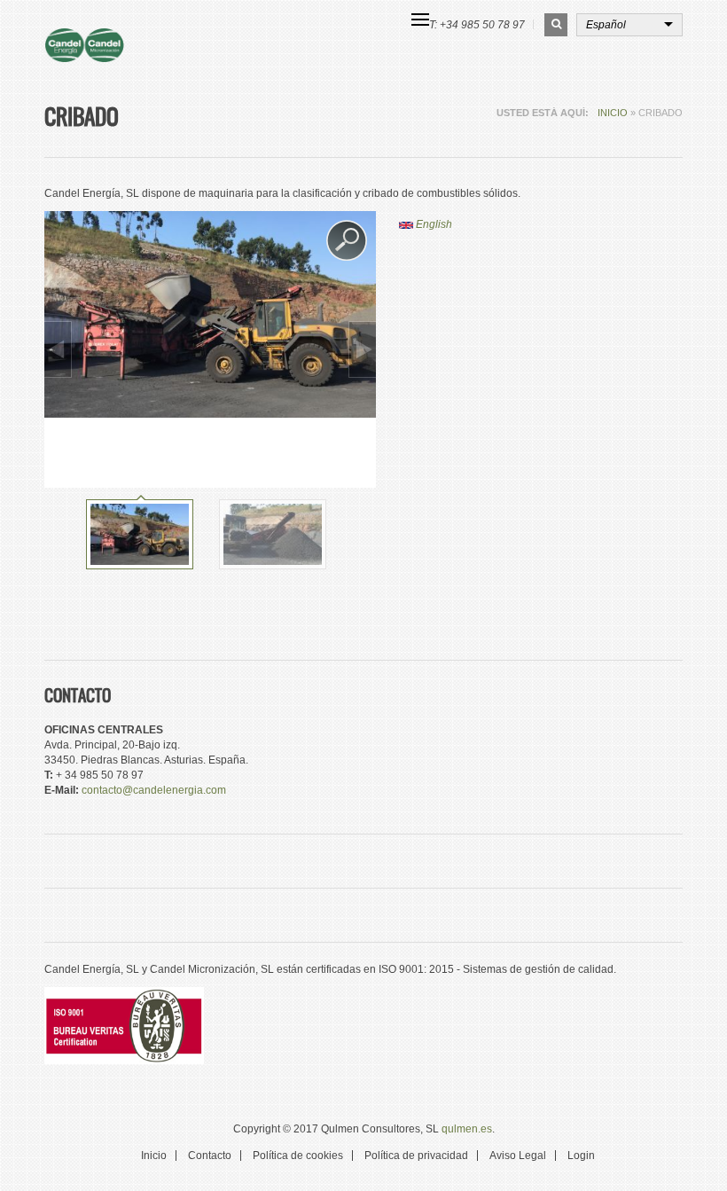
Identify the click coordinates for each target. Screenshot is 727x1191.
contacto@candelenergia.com (154, 790)
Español (606, 25)
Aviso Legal (517, 1155)
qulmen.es (467, 1129)
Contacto (209, 1155)
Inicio (613, 112)
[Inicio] (114, 45)
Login (581, 1155)
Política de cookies (298, 1155)
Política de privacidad (416, 1155)
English (432, 224)
